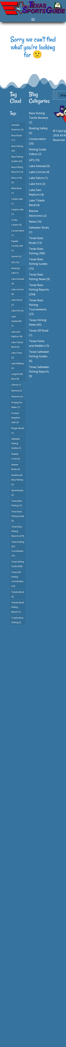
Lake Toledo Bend (17, 344)
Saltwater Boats (39, 227)
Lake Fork (17, 310)
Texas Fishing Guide (17, 564)
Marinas (16, 390)
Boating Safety (38, 128)
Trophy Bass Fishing (17, 620)
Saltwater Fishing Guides (16, 443)
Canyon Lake (17, 211)
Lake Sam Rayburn (16, 334)
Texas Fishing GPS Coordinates (17, 548)
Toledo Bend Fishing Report (17, 607)
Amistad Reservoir (17, 127)
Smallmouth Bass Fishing (17, 480)
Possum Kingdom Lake (15, 418)
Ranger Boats (17, 430)
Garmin (16, 256)
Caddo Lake (17, 201)
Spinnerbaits (17, 492)
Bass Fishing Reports (17, 169)
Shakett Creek (15, 456)
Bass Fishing (17, 148)
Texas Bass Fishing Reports (17, 531)
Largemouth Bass (17, 376)
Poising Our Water (17, 404)
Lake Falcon (17, 302)
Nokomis (17, 396)
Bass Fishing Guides (17, 159)
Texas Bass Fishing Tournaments (38, 304)
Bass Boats (16, 137)
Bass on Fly (16, 180)
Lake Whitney (17, 365)
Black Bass (16, 190)
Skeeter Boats (15, 467)
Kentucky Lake (15, 270)
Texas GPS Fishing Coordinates (17, 579)
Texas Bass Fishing (16, 503)
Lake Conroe (17, 291)
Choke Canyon (16, 222)
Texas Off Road (38, 330)
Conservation (17, 233)
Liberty (16, 384)
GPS (15, 262)
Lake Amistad (17, 281)
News (32, 221)
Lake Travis (16, 355)
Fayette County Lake (17, 246)
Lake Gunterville (16, 321)
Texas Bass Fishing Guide (17, 516)
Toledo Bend (17, 594)
